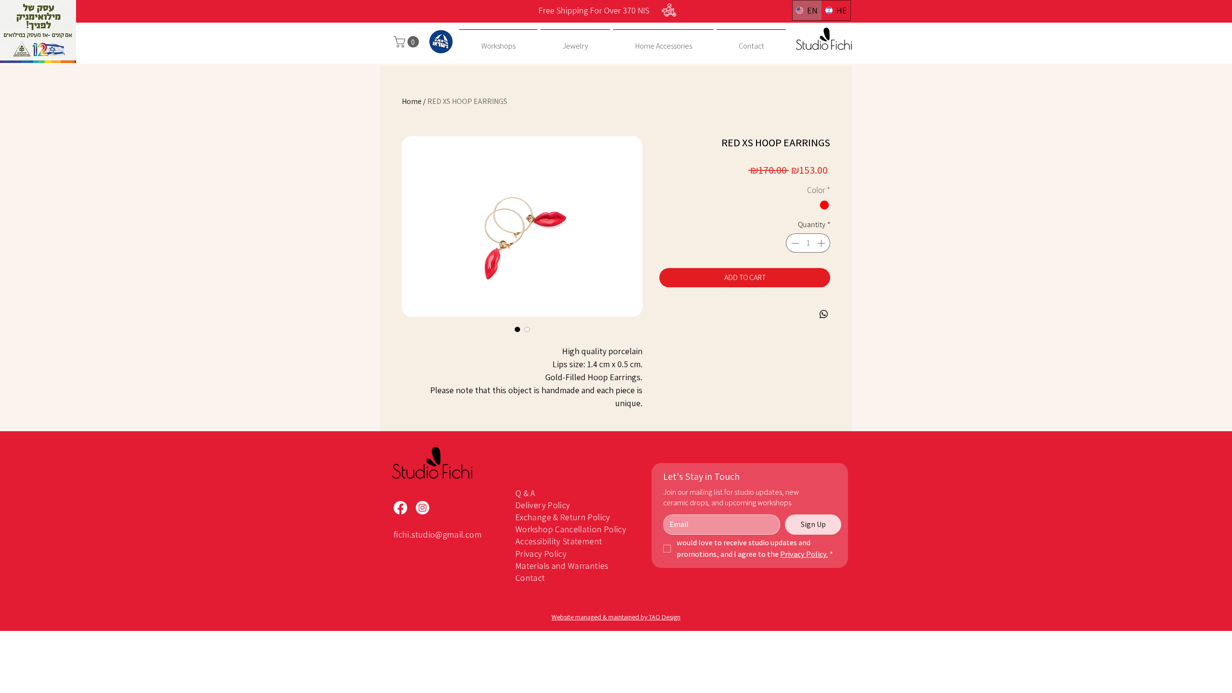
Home (412, 101)
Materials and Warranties (561, 565)
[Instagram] (422, 507)
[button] (408, 42)
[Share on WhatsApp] (824, 314)
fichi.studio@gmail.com (438, 534)
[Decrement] (794, 243)
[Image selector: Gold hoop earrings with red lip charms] (517, 329)
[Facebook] (400, 507)
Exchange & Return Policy (562, 517)
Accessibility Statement (558, 541)
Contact (530, 577)
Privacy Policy (540, 553)
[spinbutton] (808, 243)
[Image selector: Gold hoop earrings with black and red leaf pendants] (527, 329)
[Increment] (822, 243)
